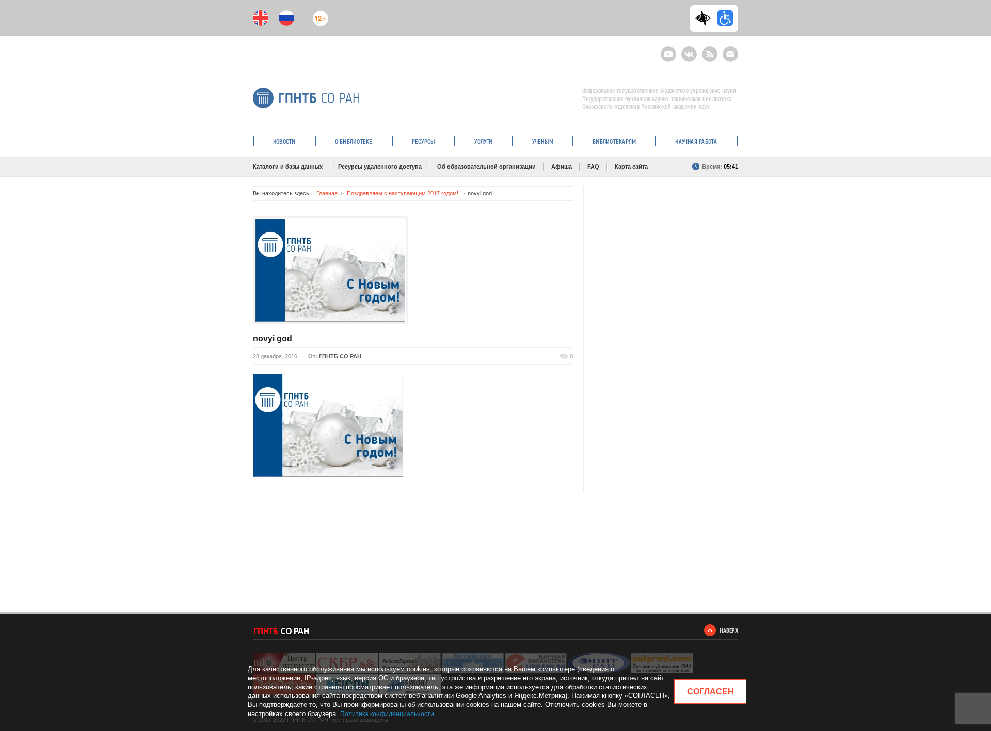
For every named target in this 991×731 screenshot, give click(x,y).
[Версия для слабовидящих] (705, 18)
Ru (286, 18)
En (260, 18)
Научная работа (696, 141)
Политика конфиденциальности (387, 714)
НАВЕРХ (729, 630)
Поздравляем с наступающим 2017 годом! (402, 193)
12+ (318, 14)
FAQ (593, 166)
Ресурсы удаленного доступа (380, 166)
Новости (284, 141)
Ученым (542, 141)
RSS (708, 49)
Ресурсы (424, 141)
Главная (327, 193)
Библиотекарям (614, 141)
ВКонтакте (689, 49)
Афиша (561, 166)
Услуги (483, 141)
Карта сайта (631, 166)
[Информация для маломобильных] (725, 18)
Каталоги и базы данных (288, 166)
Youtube (668, 49)
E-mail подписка (730, 54)
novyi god (272, 338)
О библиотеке (354, 141)
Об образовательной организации (486, 166)
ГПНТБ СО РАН (340, 356)
